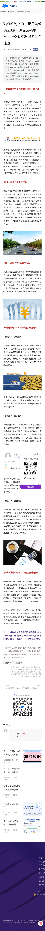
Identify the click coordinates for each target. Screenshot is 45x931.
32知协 (17, 921)
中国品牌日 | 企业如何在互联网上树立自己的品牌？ (31, 688)
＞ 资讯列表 (19, 11)
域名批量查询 (18, 923)
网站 (28, 400)
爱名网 (11, 921)
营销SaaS (8, 663)
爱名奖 (26, 923)
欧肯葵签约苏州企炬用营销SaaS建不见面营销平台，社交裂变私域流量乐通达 (14, 688)
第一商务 (24, 921)
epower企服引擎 (34, 921)
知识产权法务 (8, 923)
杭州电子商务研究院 (36, 923)
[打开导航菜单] (41, 6)
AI (14, 526)
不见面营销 (18, 663)
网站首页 (11, 11)
